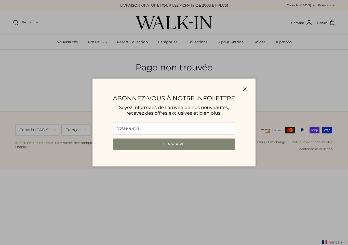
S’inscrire (174, 144)
